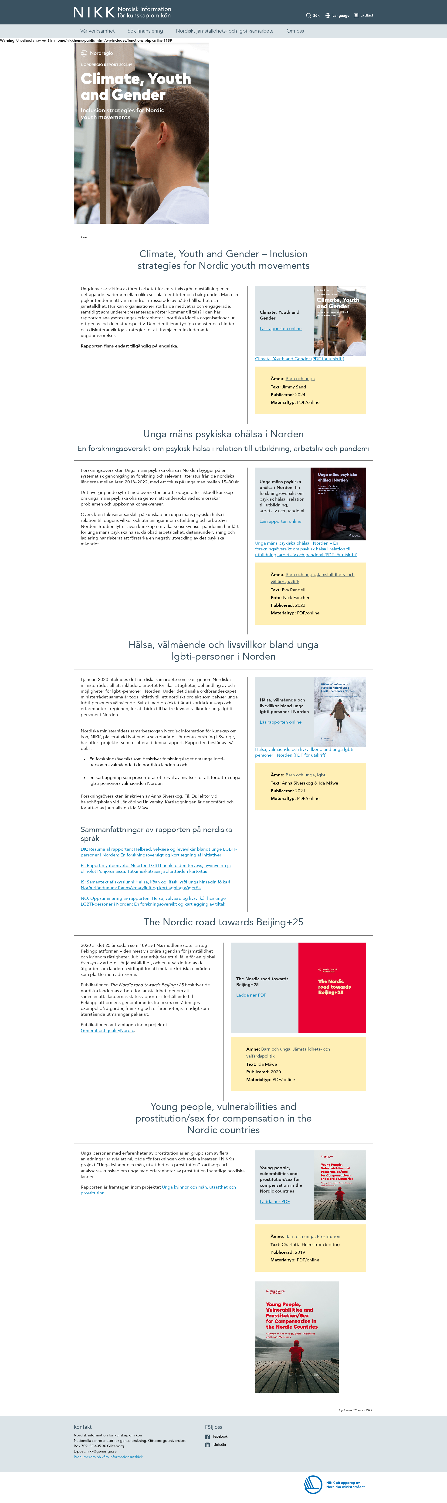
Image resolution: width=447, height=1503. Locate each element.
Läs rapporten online (281, 329)
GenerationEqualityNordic (107, 1031)
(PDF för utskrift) (299, 359)
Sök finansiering (145, 30)
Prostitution (328, 1236)
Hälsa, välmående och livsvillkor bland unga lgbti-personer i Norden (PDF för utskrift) (305, 752)
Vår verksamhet (97, 30)
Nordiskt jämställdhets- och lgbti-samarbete (225, 30)
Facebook (220, 1437)
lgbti (322, 775)
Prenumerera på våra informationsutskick (108, 1456)
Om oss (295, 30)
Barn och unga (300, 379)
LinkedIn (219, 1445)
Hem (84, 237)
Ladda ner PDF (251, 995)
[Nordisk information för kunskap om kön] (122, 13)
